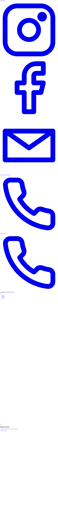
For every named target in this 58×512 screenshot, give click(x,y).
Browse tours (5, 430)
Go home (1, 430)
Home (3, 295)
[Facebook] (29, 116)
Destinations (3, 296)
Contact (3, 298)
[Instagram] (29, 58)
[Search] (12, 292)
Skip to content (2, 0)
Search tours (2, 292)
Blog (2, 297)
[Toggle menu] (0, 293)
